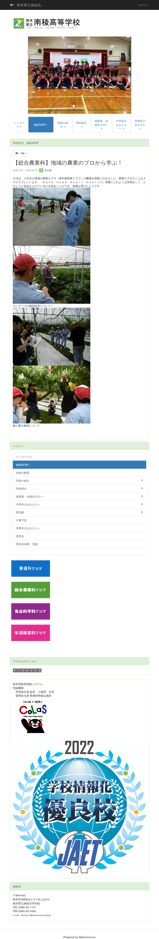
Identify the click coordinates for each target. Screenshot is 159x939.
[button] (20, 75)
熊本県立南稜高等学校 (33, 4)
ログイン (143, 5)
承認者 (47, 170)
